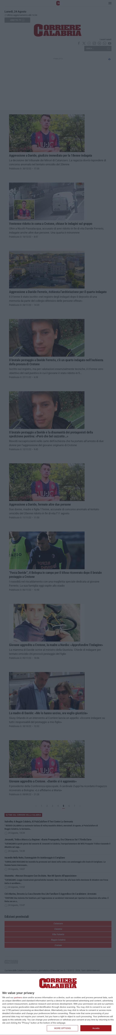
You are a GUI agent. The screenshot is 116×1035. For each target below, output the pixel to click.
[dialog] (58, 1004)
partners (18, 997)
